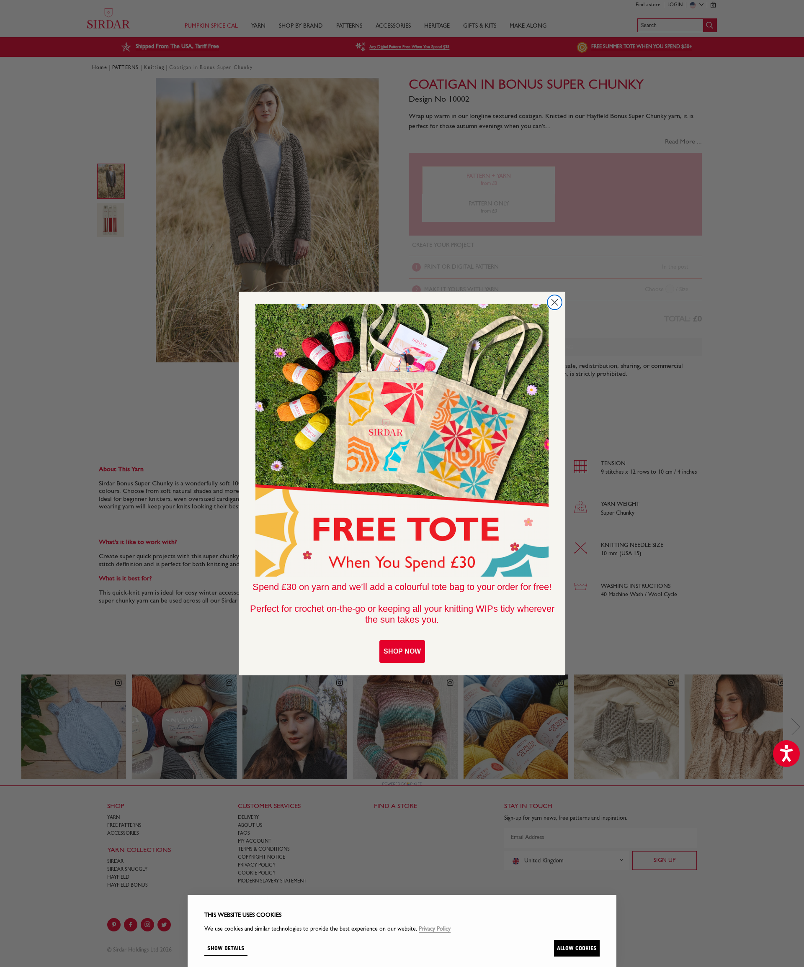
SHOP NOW (402, 651)
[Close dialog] (554, 302)
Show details (226, 948)
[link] (402, 440)
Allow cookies (577, 948)
